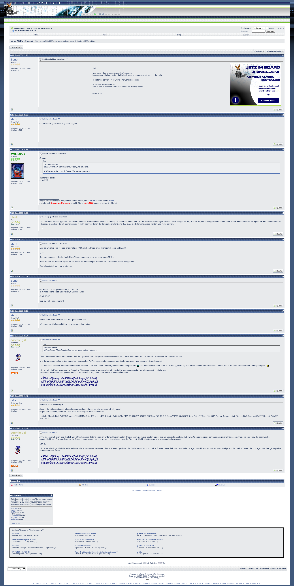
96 (244, 584)
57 (154, 584)
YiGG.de (85, 485)
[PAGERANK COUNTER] (147, 579)
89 (227, 584)
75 (195, 584)
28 (87, 584)
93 (237, 584)
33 (99, 584)
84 (216, 584)
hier (93, 201)
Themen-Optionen (273, 52)
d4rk (13, 400)
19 (67, 584)
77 (200, 584)
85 (218, 584)
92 (234, 584)
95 (241, 584)
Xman (112, 201)
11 (48, 584)
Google (152, 485)
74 (193, 584)
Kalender (106, 35)
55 (149, 584)
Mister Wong (18, 485)
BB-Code (14, 508)
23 (76, 584)
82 (211, 584)
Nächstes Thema (154, 490)
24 (78, 584)
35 (103, 584)
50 (138, 584)
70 (184, 584)
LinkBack (258, 52)
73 (191, 584)
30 (92, 584)
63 (168, 584)
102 (259, 584)
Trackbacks (15, 516)
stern (14, 119)
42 (120, 584)
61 (163, 584)
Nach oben (281, 568)
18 (64, 584)
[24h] (179, 35)
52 (142, 584)
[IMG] (13, 512)
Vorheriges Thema (140, 490)
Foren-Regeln (16, 523)
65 (172, 584)
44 (124, 584)
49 (136, 584)
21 (71, 584)
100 (253, 584)
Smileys (14, 510)
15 (57, 584)
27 (85, 584)
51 (140, 584)
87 (223, 584)
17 (62, 584)
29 (90, 584)
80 (207, 584)
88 (225, 584)
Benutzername (246, 28)
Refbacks (14, 519)
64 (170, 584)
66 (175, 584)
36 (106, 584)
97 (246, 584)
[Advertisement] (65, 84)
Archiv (272, 568)
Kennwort (244, 31)
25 (80, 584)
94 (239, 584)
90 (230, 584)
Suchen (246, 35)
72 (188, 584)
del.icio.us (222, 485)
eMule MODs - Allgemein (42, 28)
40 (115, 584)
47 (131, 584)
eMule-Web (264, 568)
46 (129, 584)
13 (53, 584)
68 (179, 584)
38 (110, 584)
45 (126, 584)
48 (133, 584)
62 (165, 584)
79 (204, 584)
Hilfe (36, 35)
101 (256, 584)
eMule (28, 28)
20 (69, 584)
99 (250, 584)
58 (156, 584)
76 (198, 584)
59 (159, 584)
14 (55, 584)
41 (117, 584)
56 (152, 584)
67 (177, 584)
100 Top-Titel (253, 568)
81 (209, 584)
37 (108, 584)
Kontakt (243, 568)
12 (51, 584)
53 (145, 584)
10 (46, 584)
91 (232, 584)
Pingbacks (15, 517)
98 (248, 584)
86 (221, 584)
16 (60, 584)
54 (147, 584)
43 (122, 584)
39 (113, 584)
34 (101, 584)
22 (74, 584)
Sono (14, 59)
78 (202, 584)
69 (182, 584)
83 (214, 584)
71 (186, 584)
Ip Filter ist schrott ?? (51, 119)
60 (161, 584)
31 (94, 584)
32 (97, 584)
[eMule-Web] (19, 28)
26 (83, 584)
